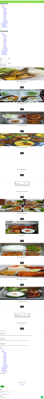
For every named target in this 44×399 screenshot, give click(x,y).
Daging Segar (5, 14)
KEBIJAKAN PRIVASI (5, 54)
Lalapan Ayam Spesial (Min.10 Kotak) (22, 125)
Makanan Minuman (5, 20)
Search (9, 58)
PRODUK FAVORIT (4, 53)
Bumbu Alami (5, 39)
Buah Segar (4, 38)
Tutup (35, 1)
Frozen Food (5, 19)
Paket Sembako (5, 36)
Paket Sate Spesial (22, 235)
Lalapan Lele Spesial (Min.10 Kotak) (22, 103)
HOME (2, 5)
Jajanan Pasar (5, 21)
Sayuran (4, 37)
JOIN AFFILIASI (4, 52)
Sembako (4, 18)
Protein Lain (4, 17)
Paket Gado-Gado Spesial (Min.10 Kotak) (22, 213)
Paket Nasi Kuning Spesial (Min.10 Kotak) (22, 147)
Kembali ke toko (22, 384)
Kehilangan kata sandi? (6, 394)
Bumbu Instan (5, 13)
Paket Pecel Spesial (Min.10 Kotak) (22, 169)
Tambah (22, 87)
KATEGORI (3, 34)
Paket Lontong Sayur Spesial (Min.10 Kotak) (22, 191)
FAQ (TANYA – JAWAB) (5, 22)
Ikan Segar (4, 15)
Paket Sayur (4, 35)
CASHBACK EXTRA (4, 23)
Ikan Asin (4, 16)
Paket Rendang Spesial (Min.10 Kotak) (22, 257)
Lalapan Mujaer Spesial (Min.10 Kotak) (22, 81)
